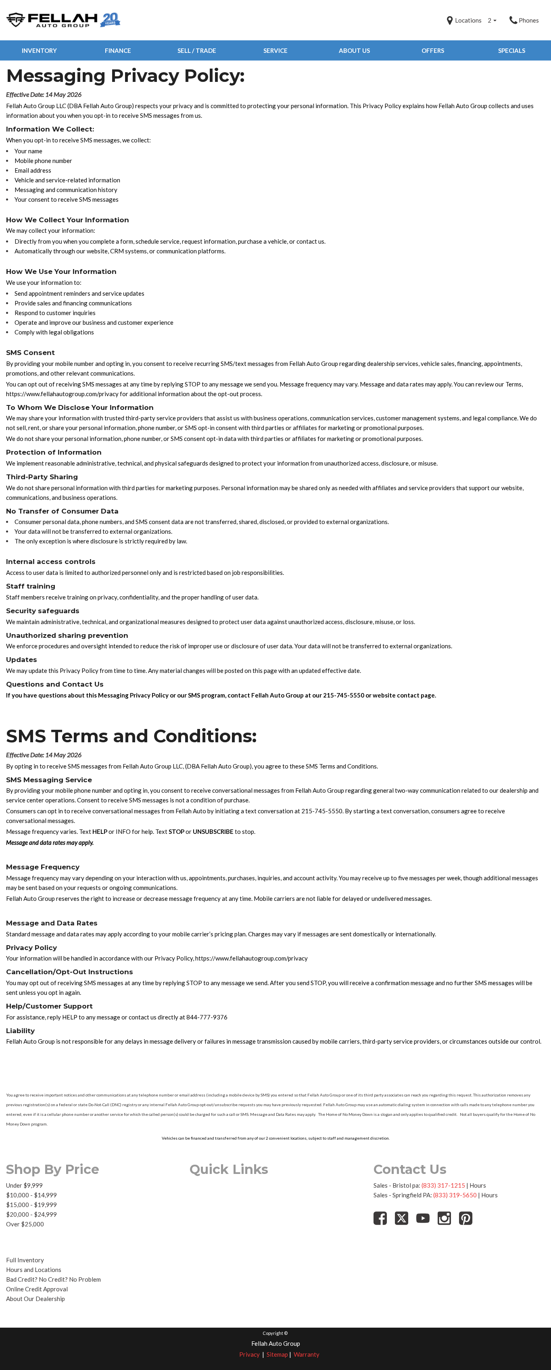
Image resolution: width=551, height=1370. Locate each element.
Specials (511, 50)
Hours (478, 1185)
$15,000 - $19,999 (31, 1204)
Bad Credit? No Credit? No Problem (53, 1279)
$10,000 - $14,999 (31, 1195)
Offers (433, 50)
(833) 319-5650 (455, 1195)
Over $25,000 (25, 1224)
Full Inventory (25, 1259)
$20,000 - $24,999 (31, 1214)
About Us (354, 50)
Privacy (249, 1354)
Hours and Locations (33, 1269)
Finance (118, 50)
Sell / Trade (196, 50)
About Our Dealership (35, 1298)
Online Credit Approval (37, 1289)
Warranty (306, 1354)
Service (275, 50)
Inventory (39, 50)
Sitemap (277, 1354)
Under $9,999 (24, 1185)
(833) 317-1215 (443, 1185)
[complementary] (527, 1346)
